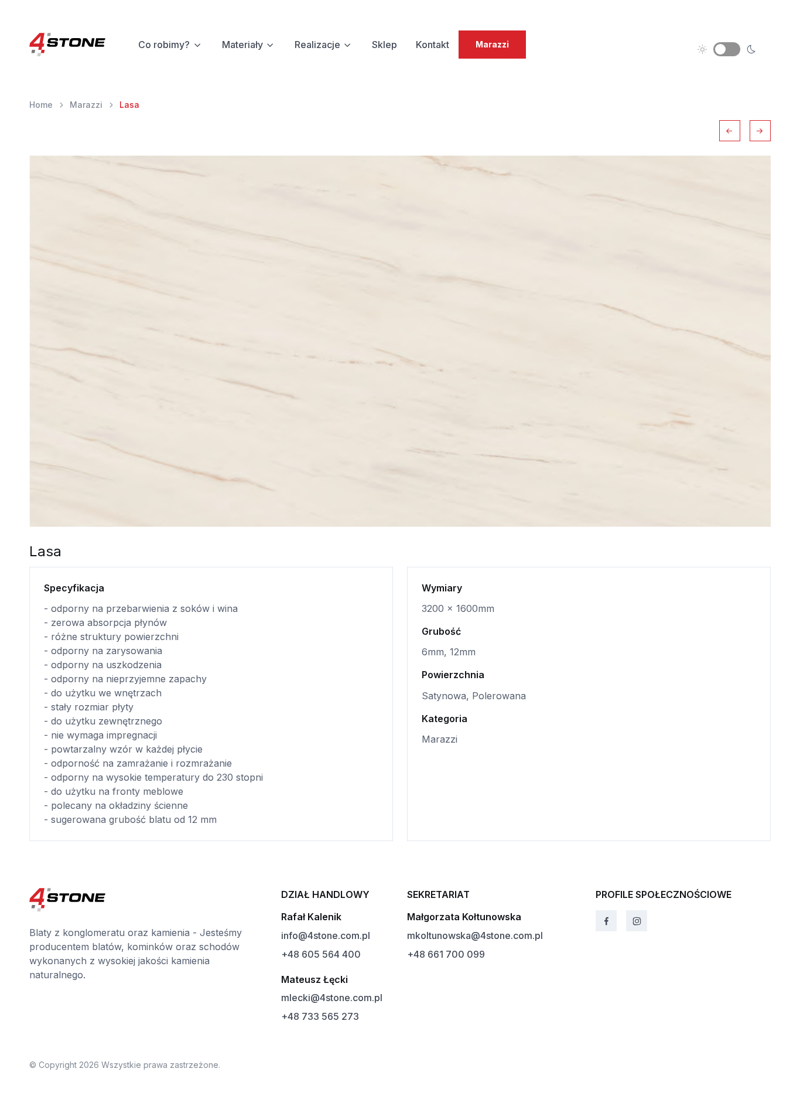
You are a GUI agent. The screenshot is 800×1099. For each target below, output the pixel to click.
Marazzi (86, 105)
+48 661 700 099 (446, 954)
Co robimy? (164, 44)
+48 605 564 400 (321, 954)
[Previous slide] (729, 130)
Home (41, 105)
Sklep (384, 44)
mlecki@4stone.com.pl (331, 997)
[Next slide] (760, 130)
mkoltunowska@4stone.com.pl (475, 935)
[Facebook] (606, 920)
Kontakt (432, 44)
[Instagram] (636, 920)
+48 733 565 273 (320, 1016)
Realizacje (317, 44)
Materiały (242, 44)
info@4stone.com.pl (325, 935)
